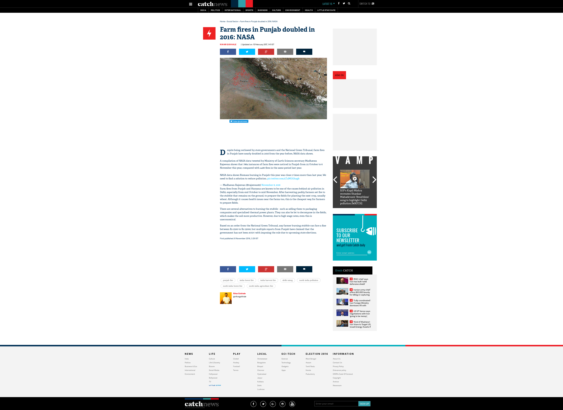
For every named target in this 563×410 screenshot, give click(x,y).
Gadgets (285, 366)
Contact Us (337, 362)
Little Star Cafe (326, 10)
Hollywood (213, 374)
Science (285, 359)
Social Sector (232, 21)
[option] (354, 187)
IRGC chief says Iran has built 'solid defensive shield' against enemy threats (360, 283)
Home (222, 21)
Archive (336, 381)
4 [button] (359, 210)
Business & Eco (191, 366)
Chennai (260, 370)
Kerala (308, 370)
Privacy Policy (338, 366)
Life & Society (214, 362)
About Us (336, 359)
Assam (308, 362)
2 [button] (350, 210)
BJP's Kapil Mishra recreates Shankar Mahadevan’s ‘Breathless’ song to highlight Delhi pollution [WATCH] (354, 197)
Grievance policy (339, 370)
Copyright (337, 378)
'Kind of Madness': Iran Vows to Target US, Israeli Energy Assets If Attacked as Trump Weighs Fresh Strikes (360, 326)
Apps (284, 370)
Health (309, 10)
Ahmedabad (262, 359)
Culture (276, 10)
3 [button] (354, 210)
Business (263, 10)
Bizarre (212, 366)
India (203, 10)
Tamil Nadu (310, 366)
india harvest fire (268, 280)
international (233, 10)
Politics (215, 10)
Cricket (236, 359)
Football (236, 366)
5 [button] (363, 210)
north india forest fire (232, 286)
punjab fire (228, 280)
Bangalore (261, 362)
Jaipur (259, 378)
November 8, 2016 (270, 185)
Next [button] (374, 180)
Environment (292, 10)
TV (210, 381)
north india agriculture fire (261, 286)
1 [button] (346, 210)
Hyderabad (261, 374)
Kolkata (260, 381)
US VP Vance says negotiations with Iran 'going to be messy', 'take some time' (360, 315)
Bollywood (213, 378)
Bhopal (260, 366)
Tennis (235, 370)
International (190, 370)
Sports (249, 10)
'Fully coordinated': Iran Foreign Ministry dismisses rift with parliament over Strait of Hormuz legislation (360, 305)
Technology (286, 362)
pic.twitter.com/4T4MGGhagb (283, 178)
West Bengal (311, 359)
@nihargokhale (239, 296)
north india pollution (308, 280)
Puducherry (310, 374)
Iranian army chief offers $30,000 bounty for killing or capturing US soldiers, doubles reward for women (360, 294)
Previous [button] (335, 180)
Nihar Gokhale (228, 44)
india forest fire (247, 280)
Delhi (259, 385)
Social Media (214, 370)
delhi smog (288, 280)
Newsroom (337, 385)
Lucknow (260, 389)
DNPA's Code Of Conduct (343, 374)
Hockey (236, 362)
